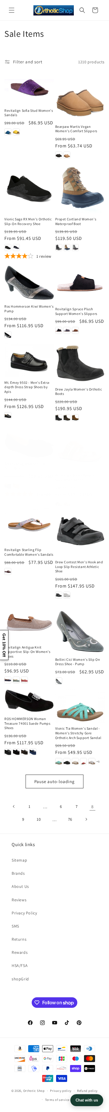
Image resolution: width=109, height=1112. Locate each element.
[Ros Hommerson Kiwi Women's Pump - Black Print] (7, 334)
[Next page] (86, 819)
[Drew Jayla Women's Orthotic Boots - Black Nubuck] (58, 417)
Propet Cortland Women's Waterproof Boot (76, 221)
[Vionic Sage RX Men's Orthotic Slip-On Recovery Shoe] (29, 188)
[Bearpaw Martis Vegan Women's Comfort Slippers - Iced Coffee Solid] (66, 154)
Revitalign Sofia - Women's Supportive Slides (76, 477)
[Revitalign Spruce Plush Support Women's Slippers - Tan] (75, 330)
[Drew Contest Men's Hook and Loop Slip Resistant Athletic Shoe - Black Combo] (58, 595)
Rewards (20, 952)
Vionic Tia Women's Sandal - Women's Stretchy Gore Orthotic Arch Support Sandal (78, 733)
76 (70, 819)
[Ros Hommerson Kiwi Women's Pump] (29, 282)
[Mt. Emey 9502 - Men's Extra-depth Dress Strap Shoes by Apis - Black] (7, 415)
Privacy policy (61, 1091)
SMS (15, 926)
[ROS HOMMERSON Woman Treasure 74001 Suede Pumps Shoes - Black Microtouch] (7, 751)
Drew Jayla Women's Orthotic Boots (78, 391)
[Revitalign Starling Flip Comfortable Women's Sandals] (29, 525)
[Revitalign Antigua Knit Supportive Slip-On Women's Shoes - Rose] (24, 680)
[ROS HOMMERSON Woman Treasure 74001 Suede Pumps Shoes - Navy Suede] (32, 751)
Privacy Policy (24, 913)
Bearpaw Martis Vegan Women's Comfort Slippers (76, 128)
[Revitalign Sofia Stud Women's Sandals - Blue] (7, 131)
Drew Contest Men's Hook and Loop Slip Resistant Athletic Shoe (79, 566)
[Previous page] (14, 806)
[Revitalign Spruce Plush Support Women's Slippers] (80, 284)
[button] (11, 10)
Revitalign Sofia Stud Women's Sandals (28, 112)
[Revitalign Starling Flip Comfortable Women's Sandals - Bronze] (7, 571)
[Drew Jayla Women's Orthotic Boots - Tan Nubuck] (75, 417)
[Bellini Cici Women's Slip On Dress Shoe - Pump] (80, 628)
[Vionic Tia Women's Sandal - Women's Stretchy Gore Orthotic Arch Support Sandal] (80, 706)
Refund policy (87, 1091)
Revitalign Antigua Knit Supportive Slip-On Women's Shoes (27, 651)
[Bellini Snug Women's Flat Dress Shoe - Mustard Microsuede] (16, 485)
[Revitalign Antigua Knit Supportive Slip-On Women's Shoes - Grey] (16, 680)
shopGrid (20, 979)
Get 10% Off (4, 645)
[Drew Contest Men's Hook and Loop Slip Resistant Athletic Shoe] (80, 531)
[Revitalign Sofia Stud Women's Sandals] (29, 87)
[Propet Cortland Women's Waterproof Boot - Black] (58, 247)
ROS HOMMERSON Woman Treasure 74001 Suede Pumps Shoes (27, 723)
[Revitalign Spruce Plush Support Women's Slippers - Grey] (66, 330)
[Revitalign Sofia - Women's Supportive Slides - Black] (58, 503)
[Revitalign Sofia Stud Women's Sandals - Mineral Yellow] (16, 131)
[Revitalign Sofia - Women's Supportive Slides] (80, 450)
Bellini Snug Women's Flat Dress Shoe (25, 465)
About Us (20, 886)
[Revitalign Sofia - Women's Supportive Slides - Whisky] (66, 503)
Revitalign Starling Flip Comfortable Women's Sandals (28, 552)
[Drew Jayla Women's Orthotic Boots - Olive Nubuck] (66, 417)
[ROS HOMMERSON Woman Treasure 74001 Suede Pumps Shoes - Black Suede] (16, 751)
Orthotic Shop (34, 1091)
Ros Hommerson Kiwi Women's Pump (29, 308)
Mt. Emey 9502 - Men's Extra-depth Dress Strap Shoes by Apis (27, 387)
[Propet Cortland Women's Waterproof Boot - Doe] (66, 247)
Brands (18, 873)
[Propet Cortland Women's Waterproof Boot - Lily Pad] (75, 247)
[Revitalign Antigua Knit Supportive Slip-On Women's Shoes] (29, 622)
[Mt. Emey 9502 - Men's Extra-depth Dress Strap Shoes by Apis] (29, 360)
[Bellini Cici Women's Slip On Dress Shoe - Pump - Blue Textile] (58, 680)
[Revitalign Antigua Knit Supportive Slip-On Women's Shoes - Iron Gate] (7, 680)
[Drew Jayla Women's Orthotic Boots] (80, 363)
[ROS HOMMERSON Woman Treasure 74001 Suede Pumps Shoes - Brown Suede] (24, 751)
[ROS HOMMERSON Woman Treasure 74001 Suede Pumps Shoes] (29, 701)
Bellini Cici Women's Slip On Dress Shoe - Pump (77, 661)
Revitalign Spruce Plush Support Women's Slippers (76, 311)
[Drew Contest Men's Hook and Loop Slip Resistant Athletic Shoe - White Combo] (66, 595)
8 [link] (92, 806)
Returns (19, 939)
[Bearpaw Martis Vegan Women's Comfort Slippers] (80, 96)
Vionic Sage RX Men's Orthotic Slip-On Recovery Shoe (27, 221)
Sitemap (19, 860)
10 (39, 819)
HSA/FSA (20, 965)
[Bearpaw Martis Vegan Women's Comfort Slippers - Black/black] (58, 154)
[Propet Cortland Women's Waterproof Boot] (80, 188)
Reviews (19, 899)
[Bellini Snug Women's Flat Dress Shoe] (29, 445)
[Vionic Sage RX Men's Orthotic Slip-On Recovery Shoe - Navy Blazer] (16, 247)
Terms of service (57, 1100)
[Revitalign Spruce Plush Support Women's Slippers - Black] (58, 330)
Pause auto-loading (54, 781)
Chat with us (87, 1100)
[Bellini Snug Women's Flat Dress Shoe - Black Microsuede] (7, 485)
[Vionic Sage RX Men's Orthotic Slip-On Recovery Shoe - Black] (7, 247)
